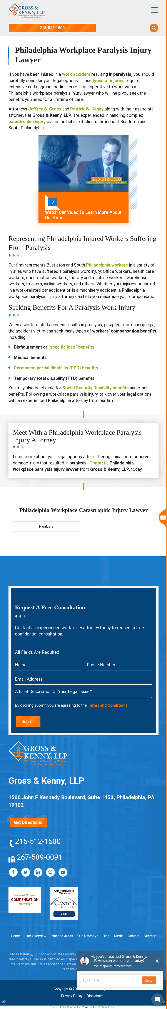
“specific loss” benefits (71, 347)
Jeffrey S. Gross (44, 109)
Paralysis (46, 526)
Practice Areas (62, 936)
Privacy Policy (72, 996)
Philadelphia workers (107, 265)
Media (119, 936)
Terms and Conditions (107, 705)
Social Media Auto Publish (66, 1007)
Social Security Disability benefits (95, 387)
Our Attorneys (87, 936)
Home (15, 936)
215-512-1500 (52, 27)
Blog (106, 936)
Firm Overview (35, 936)
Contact (97, 463)
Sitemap (150, 936)
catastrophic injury (27, 121)
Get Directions (28, 822)
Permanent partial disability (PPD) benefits (56, 367)
